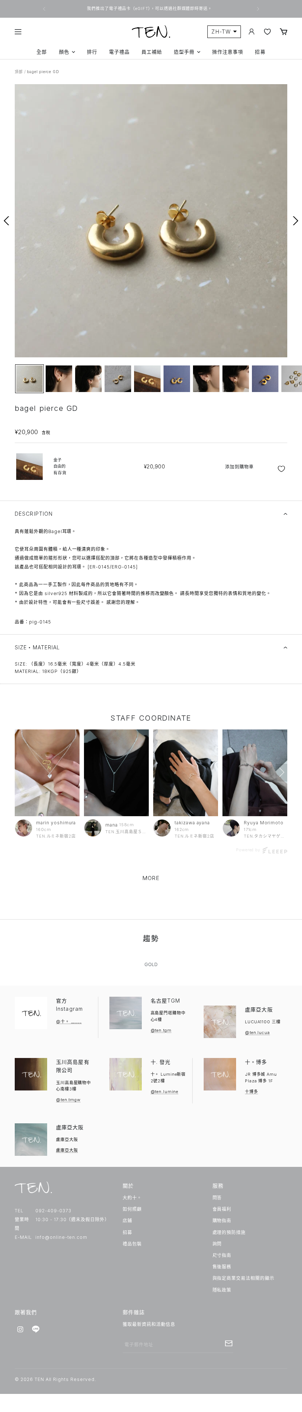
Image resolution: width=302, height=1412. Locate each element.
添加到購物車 (239, 467)
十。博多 (256, 1062)
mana (111, 825)
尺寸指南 (222, 1255)
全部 (41, 52)
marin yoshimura (56, 822)
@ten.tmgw (68, 1099)
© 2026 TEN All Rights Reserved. (55, 1379)
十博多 (251, 1091)
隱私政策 (222, 1290)
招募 (260, 52)
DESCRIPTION (34, 514)
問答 (217, 1197)
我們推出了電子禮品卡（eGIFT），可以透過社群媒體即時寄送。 (150, 8)
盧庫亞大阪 (259, 1009)
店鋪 (127, 1220)
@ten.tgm (161, 1030)
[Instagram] (20, 1329)
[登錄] (251, 31)
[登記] (228, 1343)
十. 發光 (161, 1062)
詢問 (217, 1244)
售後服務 (222, 1267)
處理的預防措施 (229, 1232)
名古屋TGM (165, 1000)
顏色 (64, 52)
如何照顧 (132, 1209)
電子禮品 (119, 52)
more (151, 878)
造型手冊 (184, 52)
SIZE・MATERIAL (37, 647)
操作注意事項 (227, 52)
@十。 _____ (69, 1021)
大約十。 (132, 1197)
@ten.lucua (257, 1032)
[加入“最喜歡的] (282, 469)
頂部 (19, 71)
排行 (92, 52)
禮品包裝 (132, 1244)
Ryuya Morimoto (264, 822)
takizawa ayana (192, 822)
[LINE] (35, 1329)
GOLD (151, 964)
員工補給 (151, 52)
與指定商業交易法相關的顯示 (243, 1278)
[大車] (283, 31)
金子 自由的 (60, 466)
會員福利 (222, 1209)
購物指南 (222, 1220)
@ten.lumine (165, 1091)
